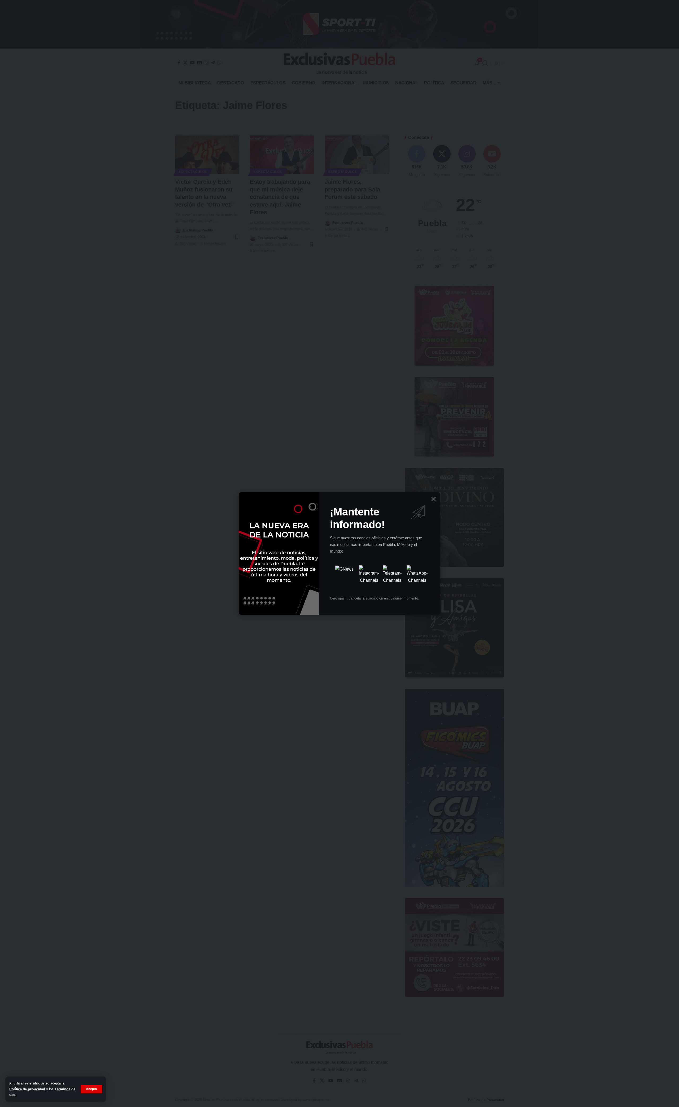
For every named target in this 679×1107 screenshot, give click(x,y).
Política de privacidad (27, 1089)
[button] (91, 1089)
